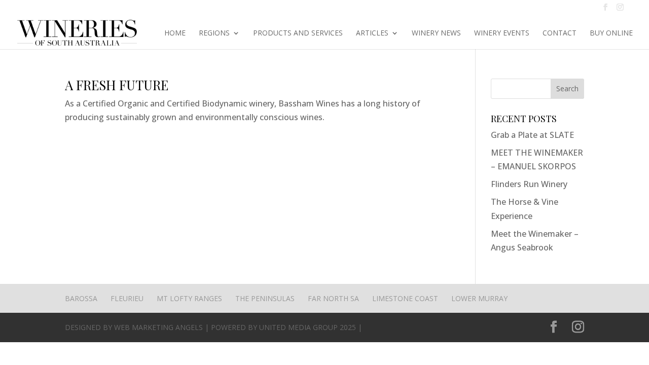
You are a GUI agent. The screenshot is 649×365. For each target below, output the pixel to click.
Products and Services (298, 33)
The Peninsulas (265, 298)
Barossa (81, 298)
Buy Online (611, 33)
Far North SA (333, 298)
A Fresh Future (116, 85)
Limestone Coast (405, 298)
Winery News (436, 33)
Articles (372, 33)
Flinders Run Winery (529, 184)
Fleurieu (127, 298)
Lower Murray (479, 298)
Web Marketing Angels (158, 327)
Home (175, 33)
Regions (214, 33)
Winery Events (501, 33)
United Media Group (298, 327)
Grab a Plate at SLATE (532, 134)
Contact (559, 33)
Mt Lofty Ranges (189, 298)
